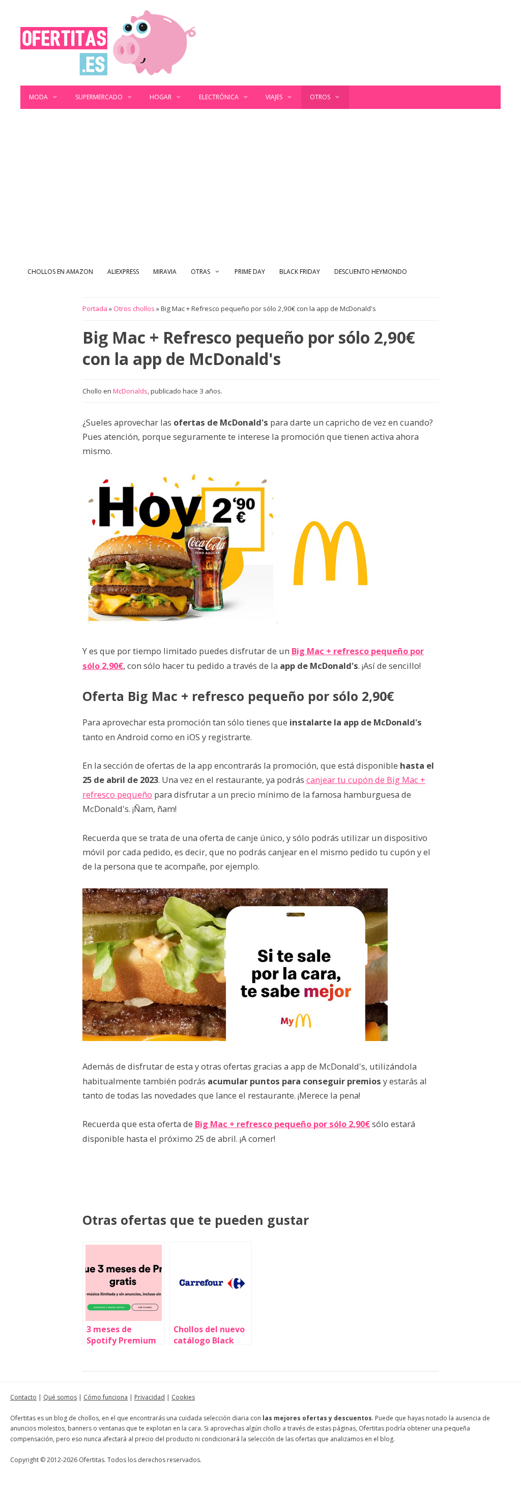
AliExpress (123, 271)
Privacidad (149, 1397)
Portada (94, 308)
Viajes (274, 97)
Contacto (23, 1397)
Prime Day (250, 271)
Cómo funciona (105, 1397)
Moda (38, 97)
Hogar (160, 97)
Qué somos (60, 1397)
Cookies (183, 1397)
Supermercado (99, 97)
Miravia (165, 271)
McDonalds (130, 391)
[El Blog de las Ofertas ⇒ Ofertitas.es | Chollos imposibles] (108, 42)
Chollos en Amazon (60, 271)
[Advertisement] (260, 185)
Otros (320, 97)
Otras (200, 271)
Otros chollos (134, 308)
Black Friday (299, 271)
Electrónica (219, 97)
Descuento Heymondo (370, 271)
